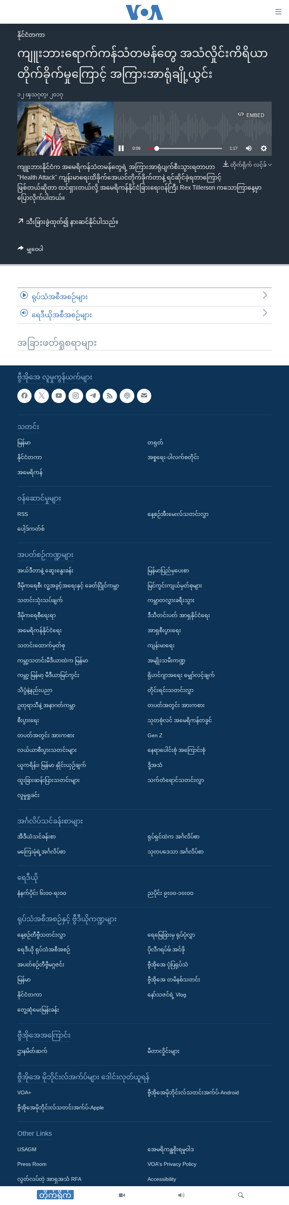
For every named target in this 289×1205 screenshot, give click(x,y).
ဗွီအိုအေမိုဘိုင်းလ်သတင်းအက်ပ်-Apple (60, 1108)
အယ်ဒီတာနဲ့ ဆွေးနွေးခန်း (45, 571)
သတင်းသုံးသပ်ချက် (40, 600)
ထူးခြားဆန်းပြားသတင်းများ (48, 780)
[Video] (122, 1195)
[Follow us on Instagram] (75, 396)
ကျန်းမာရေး (161, 645)
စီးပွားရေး (28, 720)
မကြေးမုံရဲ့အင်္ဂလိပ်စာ (41, 852)
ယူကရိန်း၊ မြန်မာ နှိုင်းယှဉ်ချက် (51, 765)
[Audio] (181, 1195)
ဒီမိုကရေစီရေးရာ (36, 615)
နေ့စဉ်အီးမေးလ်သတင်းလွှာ (178, 514)
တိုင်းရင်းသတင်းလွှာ (170, 690)
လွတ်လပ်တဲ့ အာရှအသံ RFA (49, 1179)
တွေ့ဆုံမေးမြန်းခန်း (38, 1010)
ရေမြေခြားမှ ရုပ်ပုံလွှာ (171, 935)
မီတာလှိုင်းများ (163, 1051)
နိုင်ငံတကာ (31, 35)
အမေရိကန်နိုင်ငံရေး (39, 630)
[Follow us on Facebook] (24, 396)
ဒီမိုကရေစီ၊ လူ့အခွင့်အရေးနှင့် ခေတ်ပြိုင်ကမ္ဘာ (68, 586)
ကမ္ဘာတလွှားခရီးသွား (171, 600)
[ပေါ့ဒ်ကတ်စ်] (127, 396)
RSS (22, 514)
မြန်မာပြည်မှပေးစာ (168, 571)
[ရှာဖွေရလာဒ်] (241, 1195)
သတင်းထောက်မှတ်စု (41, 645)
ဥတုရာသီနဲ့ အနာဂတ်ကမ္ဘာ (46, 705)
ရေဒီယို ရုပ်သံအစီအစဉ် (43, 950)
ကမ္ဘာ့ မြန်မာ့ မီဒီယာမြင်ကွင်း (48, 675)
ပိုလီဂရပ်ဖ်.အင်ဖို (166, 950)
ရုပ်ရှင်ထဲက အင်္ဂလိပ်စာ (173, 837)
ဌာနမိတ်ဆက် (32, 1051)
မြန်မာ (23, 443)
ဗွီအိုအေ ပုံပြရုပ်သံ (168, 965)
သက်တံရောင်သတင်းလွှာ (176, 780)
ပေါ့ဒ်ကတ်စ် (30, 529)
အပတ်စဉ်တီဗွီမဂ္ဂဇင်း (40, 965)
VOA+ (24, 1093)
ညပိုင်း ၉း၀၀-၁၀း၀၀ (170, 893)
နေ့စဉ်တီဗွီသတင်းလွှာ (41, 935)
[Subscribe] (144, 396)
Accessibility (162, 1179)
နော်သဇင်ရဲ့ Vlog (167, 995)
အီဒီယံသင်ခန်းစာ (36, 837)
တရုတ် (155, 443)
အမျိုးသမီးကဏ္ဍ (167, 660)
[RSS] (110, 396)
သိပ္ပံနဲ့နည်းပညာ (34, 690)
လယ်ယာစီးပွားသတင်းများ (47, 750)
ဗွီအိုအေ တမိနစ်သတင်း (174, 980)
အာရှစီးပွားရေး (164, 630)
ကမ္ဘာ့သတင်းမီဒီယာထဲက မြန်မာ (52, 660)
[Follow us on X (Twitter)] (41, 396)
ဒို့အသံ (155, 765)
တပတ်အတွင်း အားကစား (46, 735)
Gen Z (155, 735)
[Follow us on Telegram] (93, 396)
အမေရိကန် (30, 472)
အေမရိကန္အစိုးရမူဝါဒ (171, 1149)
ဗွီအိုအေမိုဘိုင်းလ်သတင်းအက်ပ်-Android (193, 1093)
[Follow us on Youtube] (59, 396)
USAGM (27, 1149)
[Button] (30, 250)
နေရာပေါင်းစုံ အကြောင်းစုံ (176, 750)
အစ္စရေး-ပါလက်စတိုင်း (173, 458)
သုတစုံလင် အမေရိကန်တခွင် (180, 720)
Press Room (32, 1164)
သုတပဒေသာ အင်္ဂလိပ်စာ (176, 852)
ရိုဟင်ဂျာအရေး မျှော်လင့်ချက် (181, 675)
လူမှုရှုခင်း (28, 795)
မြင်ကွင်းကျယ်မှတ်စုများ (175, 586)
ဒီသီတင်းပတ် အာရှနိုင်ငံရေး (179, 615)
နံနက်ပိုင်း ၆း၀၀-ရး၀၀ (41, 893)
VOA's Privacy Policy (172, 1164)
